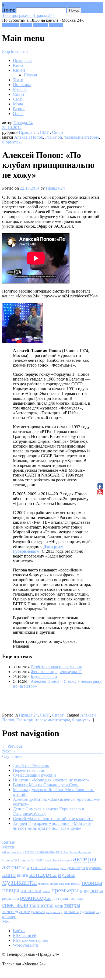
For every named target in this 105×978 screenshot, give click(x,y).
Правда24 (9, 860)
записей (24, 935)
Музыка (20, 89)
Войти (19, 930)
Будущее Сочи (44, 676)
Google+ (40, 25)
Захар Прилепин (80, 852)
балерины (53, 868)
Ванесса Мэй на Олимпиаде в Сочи (46, 785)
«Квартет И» (12, 852)
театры (72, 905)
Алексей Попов (28, 137)
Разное (19, 108)
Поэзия (30, 75)
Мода (18, 104)
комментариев (30, 940)
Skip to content (15, 51)
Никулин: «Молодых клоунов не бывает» (51, 780)
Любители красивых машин (56, 667)
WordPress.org (25, 945)
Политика (22, 84)
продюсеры (91, 890)
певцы (10, 890)
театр (59, 906)
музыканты (19, 882)
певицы (92, 882)
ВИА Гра (62, 852)
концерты (43, 874)
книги (22, 875)
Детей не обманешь (31, 765)
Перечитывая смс (29, 770)
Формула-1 (12, 142)
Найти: (8, 10)
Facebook (10, 25)
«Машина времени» (39, 852)
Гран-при (53, 137)
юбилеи (9, 916)
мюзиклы (43, 883)
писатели (30, 890)
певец (75, 883)
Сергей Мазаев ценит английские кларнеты (53, 818)
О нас (18, 113)
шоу (98, 912)
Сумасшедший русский (34, 775)
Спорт (18, 94)
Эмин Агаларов (62, 860)
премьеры (65, 890)
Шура (47, 860)
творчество (41, 905)
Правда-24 (23, 122)
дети (63, 868)
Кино (18, 65)
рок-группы (60, 899)
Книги (19, 70)
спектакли (15, 904)
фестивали (38, 912)
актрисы (14, 866)
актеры (84, 858)
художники (87, 912)
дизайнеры (76, 868)
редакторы (10, 898)
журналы (94, 867)
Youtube (56, 25)
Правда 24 (22, 60)
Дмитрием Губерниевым (38, 548)
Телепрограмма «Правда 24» (28, 15)
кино (9, 874)
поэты (46, 891)
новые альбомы (60, 883)
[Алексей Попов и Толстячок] (22, 341)
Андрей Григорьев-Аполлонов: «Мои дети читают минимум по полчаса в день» (52, 826)
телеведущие (16, 911)
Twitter (26, 25)
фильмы (70, 911)
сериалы (77, 898)
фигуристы (53, 912)
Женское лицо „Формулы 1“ (56, 671)
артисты (36, 867)
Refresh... (10, 842)
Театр (18, 79)
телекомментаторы (81, 137)
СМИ (18, 99)
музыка (66, 875)
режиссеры (35, 897)
